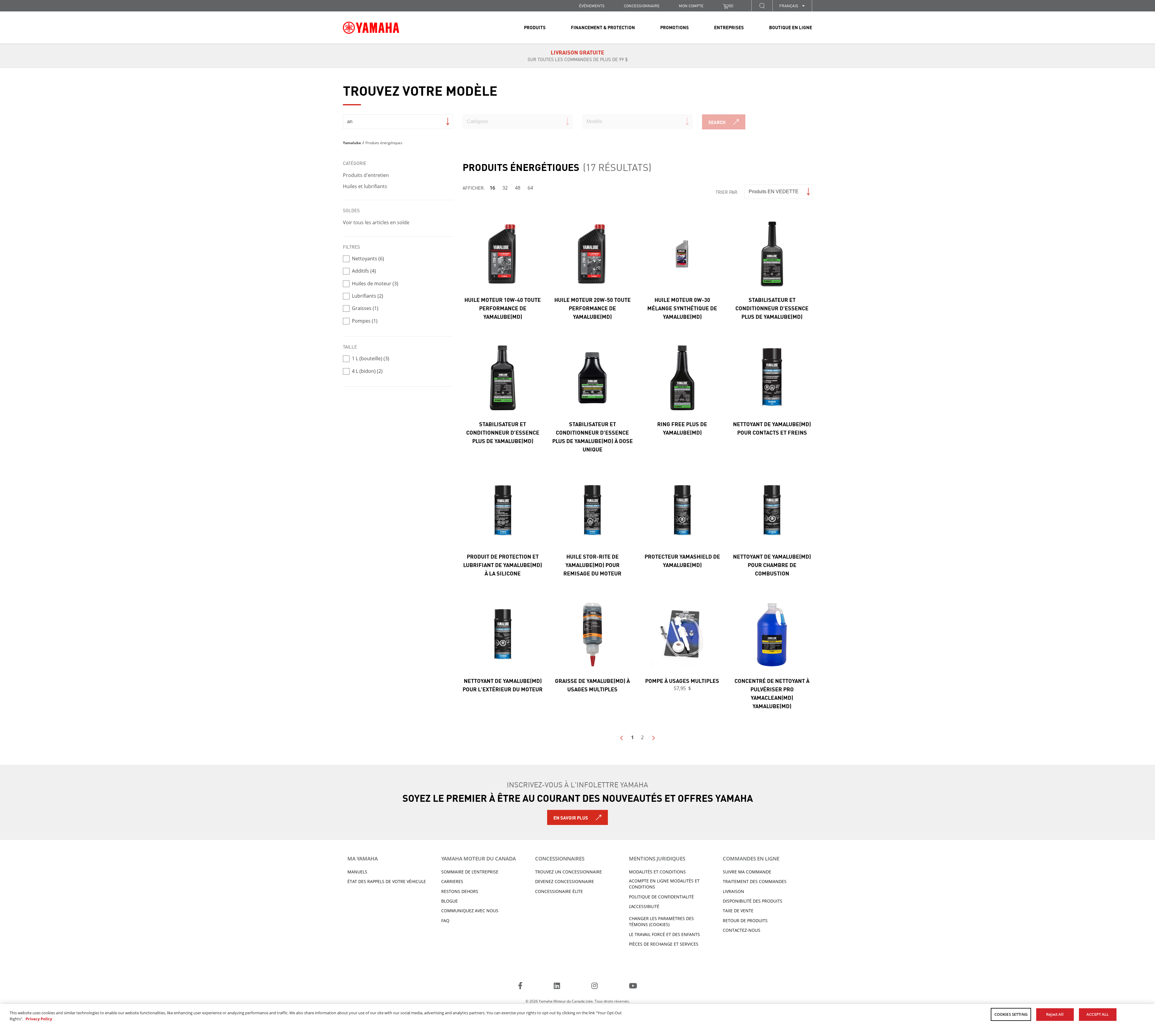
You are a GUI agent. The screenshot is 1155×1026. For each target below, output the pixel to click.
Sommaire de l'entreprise (469, 872)
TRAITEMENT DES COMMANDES (755, 881)
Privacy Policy (39, 1018)
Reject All (1055, 1014)
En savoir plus (570, 817)
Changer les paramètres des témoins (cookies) (661, 921)
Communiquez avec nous (469, 910)
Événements (592, 5)
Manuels (357, 872)
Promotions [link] (674, 27)
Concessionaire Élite (559, 891)
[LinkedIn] (557, 986)
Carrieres (452, 881)
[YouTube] (633, 986)
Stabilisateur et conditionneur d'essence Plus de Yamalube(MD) (771, 308)
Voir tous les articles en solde (376, 222)
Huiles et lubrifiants (365, 186)
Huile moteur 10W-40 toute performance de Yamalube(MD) (502, 308)
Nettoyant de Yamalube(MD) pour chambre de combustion (772, 564)
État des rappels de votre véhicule (386, 881)
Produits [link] (535, 27)
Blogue (449, 901)
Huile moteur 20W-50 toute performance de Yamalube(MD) (592, 308)
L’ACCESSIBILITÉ (644, 906)
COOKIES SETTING (1010, 1014)
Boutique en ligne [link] (790, 27)
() (731, 5)
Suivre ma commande (747, 872)
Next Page (653, 738)
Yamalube (352, 142)
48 (517, 187)
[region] (577, 1015)
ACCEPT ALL (1097, 1014)
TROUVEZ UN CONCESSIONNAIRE (568, 872)
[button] (762, 5)
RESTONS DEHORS (459, 891)
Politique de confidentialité (661, 897)
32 (505, 187)
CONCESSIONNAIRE (642, 5)
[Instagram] (594, 986)
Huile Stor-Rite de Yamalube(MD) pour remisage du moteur (592, 564)
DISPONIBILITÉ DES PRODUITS (752, 901)
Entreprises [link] (729, 27)
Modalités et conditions (657, 872)
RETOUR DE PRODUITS (745, 920)
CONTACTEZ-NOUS (741, 930)
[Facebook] (520, 986)
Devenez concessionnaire (564, 881)
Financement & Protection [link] (603, 27)
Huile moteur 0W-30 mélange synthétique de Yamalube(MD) (682, 308)
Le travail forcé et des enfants (664, 934)
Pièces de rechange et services (663, 944)
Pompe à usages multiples (682, 680)
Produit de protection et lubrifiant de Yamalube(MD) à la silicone (502, 564)
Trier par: (727, 191)
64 (530, 187)
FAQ (445, 920)
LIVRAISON (733, 891)
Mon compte (691, 5)
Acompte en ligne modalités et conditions (664, 884)
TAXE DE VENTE (738, 910)
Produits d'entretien (366, 175)
